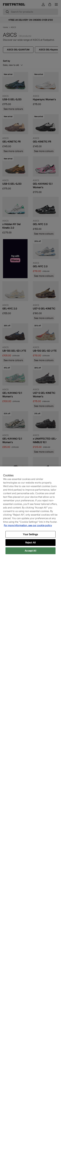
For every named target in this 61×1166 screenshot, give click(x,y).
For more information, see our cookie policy (28, 525)
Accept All (30, 550)
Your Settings (30, 534)
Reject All (30, 542)
